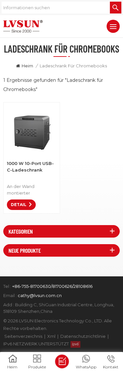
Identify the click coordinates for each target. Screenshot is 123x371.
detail (19, 204)
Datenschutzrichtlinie (83, 336)
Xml (51, 336)
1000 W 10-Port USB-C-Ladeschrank (30, 167)
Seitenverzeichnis (23, 336)
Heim (27, 65)
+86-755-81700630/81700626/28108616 (52, 286)
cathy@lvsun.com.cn (40, 295)
